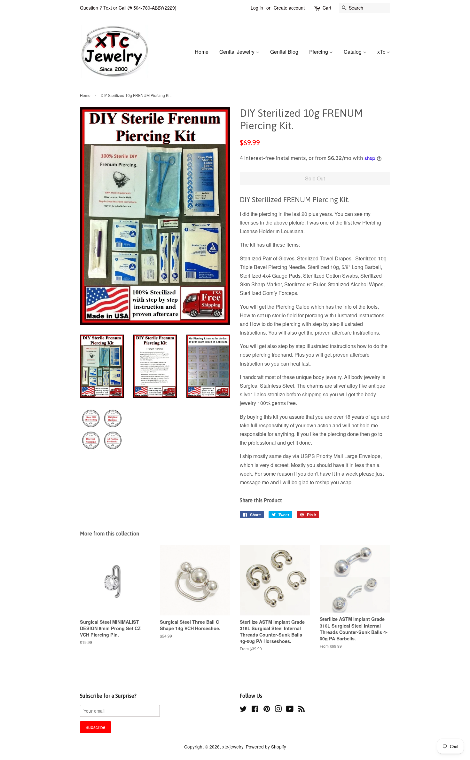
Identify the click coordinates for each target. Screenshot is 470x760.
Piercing (319, 51)
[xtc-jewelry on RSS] (301, 710)
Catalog (353, 51)
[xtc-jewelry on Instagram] (278, 710)
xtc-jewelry (232, 746)
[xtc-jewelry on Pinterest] (266, 710)
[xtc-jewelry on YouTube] (290, 710)
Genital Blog (284, 51)
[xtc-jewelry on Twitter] (243, 710)
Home (201, 51)
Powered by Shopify (266, 746)
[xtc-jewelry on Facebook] (255, 710)
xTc (382, 51)
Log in (257, 7)
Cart (327, 7)
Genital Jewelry (237, 51)
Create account (289, 7)
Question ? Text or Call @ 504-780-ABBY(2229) (128, 7)
